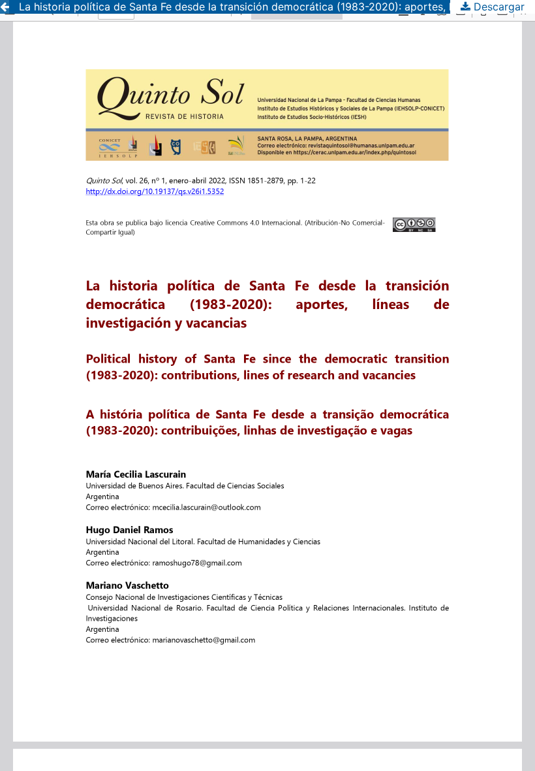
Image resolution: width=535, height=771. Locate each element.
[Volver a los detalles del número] (4, 7)
